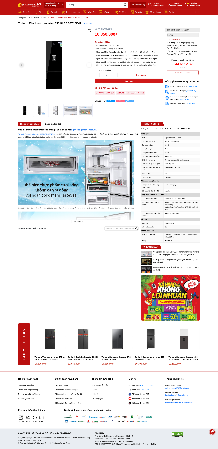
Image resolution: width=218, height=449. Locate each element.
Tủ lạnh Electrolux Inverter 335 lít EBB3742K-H (37, 134)
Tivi (40, 12)
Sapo (68, 443)
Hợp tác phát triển (179, 401)
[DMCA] (185, 435)
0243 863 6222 (124, 439)
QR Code (21, 421)
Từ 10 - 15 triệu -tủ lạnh (37, 18)
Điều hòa (26, 12)
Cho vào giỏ (140, 75)
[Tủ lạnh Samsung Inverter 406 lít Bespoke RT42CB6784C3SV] (184, 339)
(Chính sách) (184, 99)
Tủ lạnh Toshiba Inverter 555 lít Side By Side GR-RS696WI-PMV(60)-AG (83, 358)
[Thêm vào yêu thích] (89, 30)
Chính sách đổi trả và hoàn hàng (68, 403)
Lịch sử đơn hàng (138, 5)
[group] (55, 65)
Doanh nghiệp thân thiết (27, 399)
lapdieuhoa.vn (128, 441)
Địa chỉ (94, 390)
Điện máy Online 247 (140, 394)
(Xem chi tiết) (192, 86)
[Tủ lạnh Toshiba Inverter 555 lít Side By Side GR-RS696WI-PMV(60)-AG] (83, 339)
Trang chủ (22, 18)
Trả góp (34, 421)
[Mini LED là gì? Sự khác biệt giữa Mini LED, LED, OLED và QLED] (146, 269)
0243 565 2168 (182, 64)
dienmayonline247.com (111, 441)
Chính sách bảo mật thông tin (66, 390)
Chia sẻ (111, 101)
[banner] (170, 298)
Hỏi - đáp (95, 394)
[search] (125, 4)
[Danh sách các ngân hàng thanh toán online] (109, 419)
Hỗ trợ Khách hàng (177, 386)
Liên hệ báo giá (176, 394)
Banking (41, 421)
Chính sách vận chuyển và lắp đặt (68, 394)
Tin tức (171, 12)
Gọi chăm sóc (140, 390)
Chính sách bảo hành (63, 399)
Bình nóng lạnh (72, 12)
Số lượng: (99, 70)
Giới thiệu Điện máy (100, 385)
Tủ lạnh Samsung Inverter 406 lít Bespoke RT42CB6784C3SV (183, 358)
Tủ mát (138, 12)
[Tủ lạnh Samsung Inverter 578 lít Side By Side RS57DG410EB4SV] (117, 339)
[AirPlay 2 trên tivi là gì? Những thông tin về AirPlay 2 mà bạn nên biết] (146, 261)
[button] (89, 65)
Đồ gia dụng (155, 12)
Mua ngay (129, 81)
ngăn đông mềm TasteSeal (84, 130)
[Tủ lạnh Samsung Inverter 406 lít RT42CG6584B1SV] (150, 339)
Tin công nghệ (97, 399)
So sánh (89, 23)
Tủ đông (122, 12)
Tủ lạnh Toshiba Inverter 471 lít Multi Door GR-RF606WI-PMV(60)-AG (49, 358)
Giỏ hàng (194, 4)
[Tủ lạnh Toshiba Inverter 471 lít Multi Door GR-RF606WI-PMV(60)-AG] (50, 339)
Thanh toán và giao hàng (28, 390)
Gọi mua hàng (140, 385)
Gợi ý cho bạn (24, 344)
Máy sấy (107, 12)
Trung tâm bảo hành (26, 385)
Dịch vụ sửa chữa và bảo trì (29, 394)
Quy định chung (61, 385)
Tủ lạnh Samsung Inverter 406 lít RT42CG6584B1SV (149, 358)
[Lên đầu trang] (212, 438)
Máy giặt (91, 12)
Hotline (158, 5)
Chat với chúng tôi (182, 72)
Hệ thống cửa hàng (53, 4)
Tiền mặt (28, 421)
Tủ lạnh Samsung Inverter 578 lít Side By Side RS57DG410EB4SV (116, 358)
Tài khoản (176, 4)
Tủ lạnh (54, 12)
